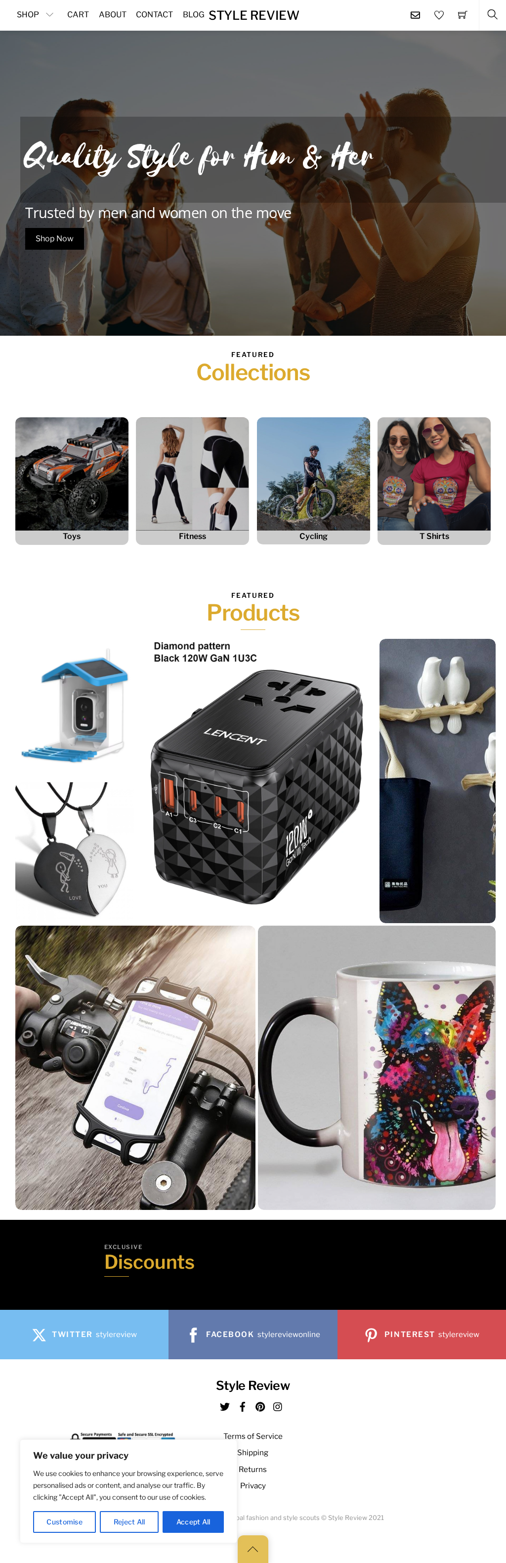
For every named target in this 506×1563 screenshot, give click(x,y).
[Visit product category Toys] (71, 474)
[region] (128, 1491)
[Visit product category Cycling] (313, 474)
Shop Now (55, 238)
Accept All (193, 1522)
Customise (64, 1522)
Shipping (252, 1452)
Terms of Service (253, 1436)
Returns (253, 1469)
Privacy (253, 1485)
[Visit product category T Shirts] (434, 474)
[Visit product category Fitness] (192, 474)
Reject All (129, 1522)
